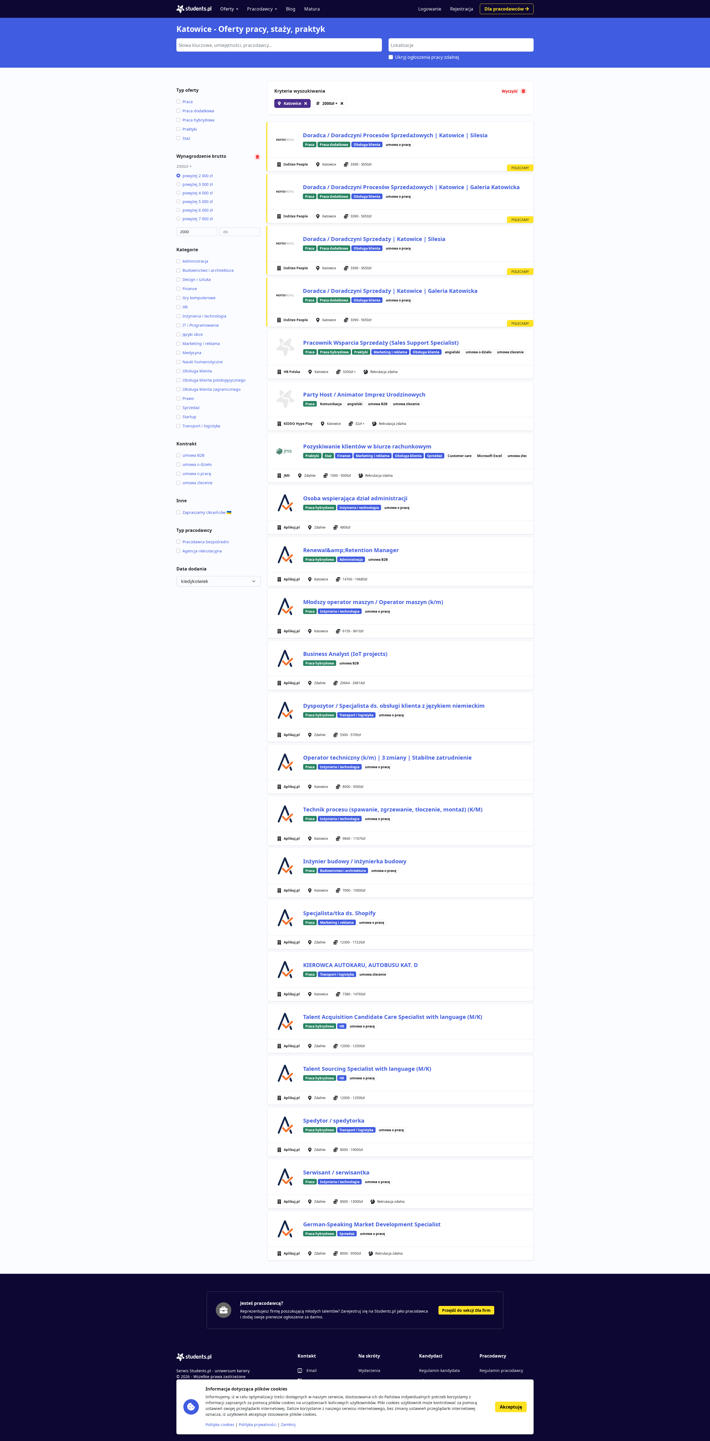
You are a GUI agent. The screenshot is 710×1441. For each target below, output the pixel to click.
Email (311, 1370)
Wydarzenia (369, 1370)
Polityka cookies (220, 1424)
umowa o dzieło (197, 464)
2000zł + (330, 103)
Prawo (188, 398)
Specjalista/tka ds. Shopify (339, 913)
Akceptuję (511, 1407)
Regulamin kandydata (439, 1370)
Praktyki (189, 129)
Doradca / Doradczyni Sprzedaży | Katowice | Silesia (374, 239)
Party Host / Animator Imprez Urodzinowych (364, 394)
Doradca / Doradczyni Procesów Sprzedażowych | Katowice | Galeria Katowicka (411, 187)
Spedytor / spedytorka (333, 1120)
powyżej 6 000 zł (197, 210)
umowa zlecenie (197, 482)
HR (185, 306)
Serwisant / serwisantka (336, 1172)
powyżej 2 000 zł (197, 175)
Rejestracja (461, 9)
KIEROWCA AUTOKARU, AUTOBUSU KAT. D (360, 965)
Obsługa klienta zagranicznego (211, 389)
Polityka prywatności (258, 1424)
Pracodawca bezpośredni (205, 541)
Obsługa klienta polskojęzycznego (213, 380)
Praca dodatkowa (198, 110)
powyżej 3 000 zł (197, 184)
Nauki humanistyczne (202, 361)
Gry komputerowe (198, 297)
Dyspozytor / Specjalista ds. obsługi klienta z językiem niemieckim (394, 705)
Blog (290, 9)
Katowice (292, 103)
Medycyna (191, 352)
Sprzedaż (191, 407)
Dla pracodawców (505, 9)
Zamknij (288, 1424)
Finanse (189, 288)
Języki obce (192, 334)
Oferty (227, 9)
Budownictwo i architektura (208, 270)
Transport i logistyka (201, 425)
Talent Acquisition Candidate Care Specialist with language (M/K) (392, 1017)
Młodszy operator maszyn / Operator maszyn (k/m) (373, 602)
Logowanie (429, 9)
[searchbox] (278, 45)
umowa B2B (193, 455)
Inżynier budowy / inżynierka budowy (354, 861)
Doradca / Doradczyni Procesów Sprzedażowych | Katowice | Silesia (395, 135)
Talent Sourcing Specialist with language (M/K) (367, 1068)
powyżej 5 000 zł (197, 201)
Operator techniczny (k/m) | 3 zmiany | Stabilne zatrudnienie (387, 757)
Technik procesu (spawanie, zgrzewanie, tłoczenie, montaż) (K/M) (393, 809)
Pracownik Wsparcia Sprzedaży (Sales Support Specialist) (381, 342)
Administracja (195, 261)
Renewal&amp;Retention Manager (351, 550)
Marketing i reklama (201, 343)
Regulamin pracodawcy (501, 1370)
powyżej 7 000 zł (197, 218)
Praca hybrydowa (198, 120)
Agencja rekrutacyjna (202, 551)
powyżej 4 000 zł (197, 193)
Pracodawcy (260, 9)
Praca (187, 101)
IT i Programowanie (200, 325)
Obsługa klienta (197, 371)
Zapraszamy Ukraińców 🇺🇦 (206, 512)
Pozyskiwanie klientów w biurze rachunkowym (367, 446)
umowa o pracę (196, 473)
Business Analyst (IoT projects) (345, 654)
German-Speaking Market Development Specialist (372, 1224)
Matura (312, 9)
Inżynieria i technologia (204, 316)
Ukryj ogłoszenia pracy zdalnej (427, 57)
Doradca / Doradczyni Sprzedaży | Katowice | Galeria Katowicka (390, 291)
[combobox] (279, 45)
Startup (189, 416)
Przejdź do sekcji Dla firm (466, 1310)
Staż (186, 138)
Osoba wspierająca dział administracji (355, 498)
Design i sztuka (196, 279)
